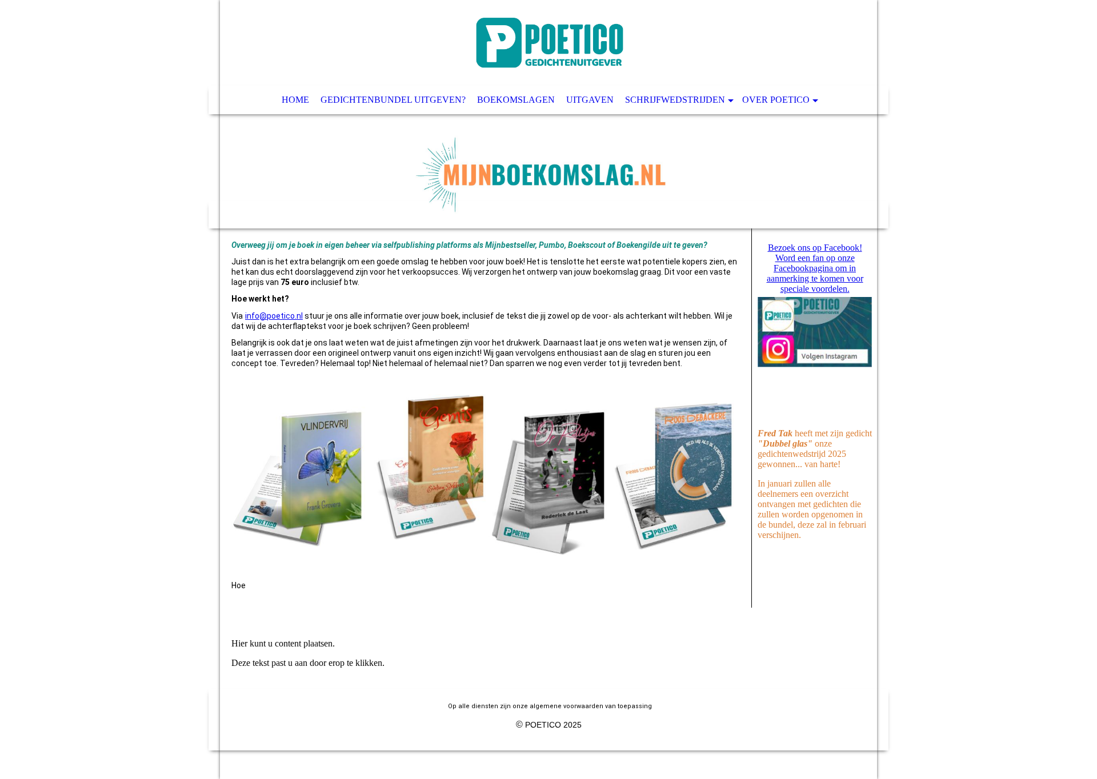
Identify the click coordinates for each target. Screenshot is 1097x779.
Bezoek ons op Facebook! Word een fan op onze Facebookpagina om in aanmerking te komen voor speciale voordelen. (815, 268)
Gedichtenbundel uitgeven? (393, 100)
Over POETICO (776, 100)
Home (295, 100)
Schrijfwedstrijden (675, 100)
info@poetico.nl (274, 315)
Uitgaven (590, 100)
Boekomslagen (516, 100)
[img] (548, 114)
